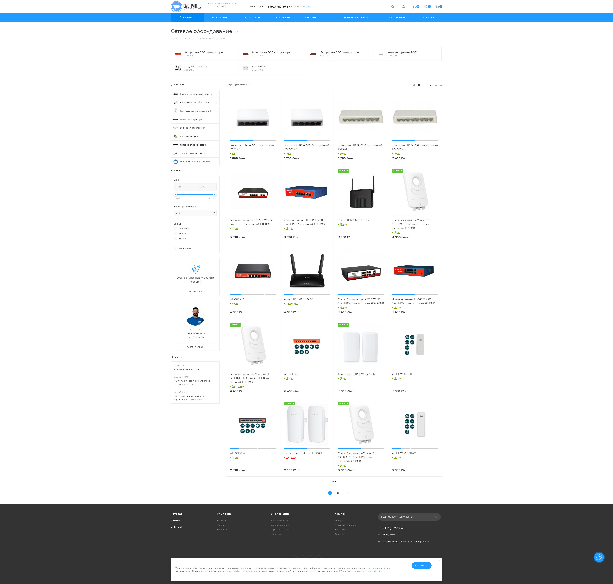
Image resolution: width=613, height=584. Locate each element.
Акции (175, 520)
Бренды (176, 527)
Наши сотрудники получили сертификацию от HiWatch (189, 398)
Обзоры (338, 520)
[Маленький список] (414, 84)
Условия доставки (280, 525)
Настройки (340, 529)
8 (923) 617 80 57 (279, 6)
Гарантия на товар (281, 529)
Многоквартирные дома (187, 369)
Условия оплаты (279, 520)
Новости (176, 357)
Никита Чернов (195, 333)
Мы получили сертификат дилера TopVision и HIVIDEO (192, 383)
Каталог (176, 514)
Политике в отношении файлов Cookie (361, 571)
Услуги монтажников (345, 525)
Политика (276, 534)
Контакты (222, 529)
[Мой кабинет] (403, 7)
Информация (280, 514)
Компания (224, 514)
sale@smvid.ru (391, 534)
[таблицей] (441, 84)
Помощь (340, 514)
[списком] (436, 84)
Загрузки (339, 534)
